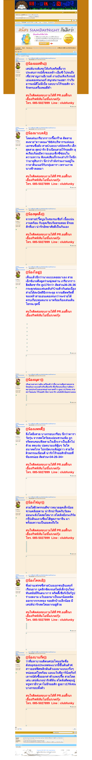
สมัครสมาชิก (36, 14)
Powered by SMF (40, 750)
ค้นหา (40, 22)
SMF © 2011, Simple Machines (49, 750)
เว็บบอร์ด (24, 22)
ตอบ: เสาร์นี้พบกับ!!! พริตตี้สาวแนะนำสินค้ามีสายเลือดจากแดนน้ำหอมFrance (42, 58)
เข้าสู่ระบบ (30, 14)
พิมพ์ (75, 51)
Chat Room (31, 22)
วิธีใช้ (36, 22)
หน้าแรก (19, 22)
